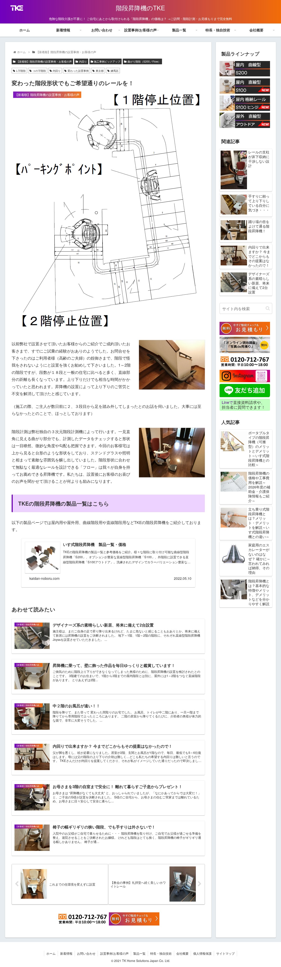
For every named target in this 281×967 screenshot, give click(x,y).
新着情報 (66, 953)
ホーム (51, 953)
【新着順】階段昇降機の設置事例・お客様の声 (44, 61)
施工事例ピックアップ (107, 61)
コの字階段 (39, 70)
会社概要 (182, 953)
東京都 (100, 70)
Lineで (227, 402)
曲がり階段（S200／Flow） (144, 61)
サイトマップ (225, 953)
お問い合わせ (86, 953)
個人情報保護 (202, 953)
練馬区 (115, 70)
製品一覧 (139, 953)
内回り (83, 61)
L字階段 (21, 70)
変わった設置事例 (78, 70)
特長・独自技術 (161, 953)
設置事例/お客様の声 (114, 953)
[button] (268, 308)
